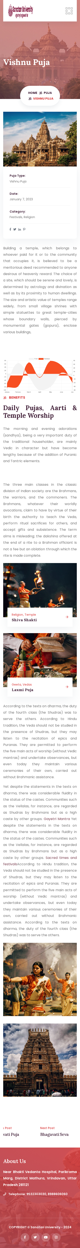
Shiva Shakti (24, 619)
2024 (67, 1227)
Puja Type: (18, 176)
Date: (14, 194)
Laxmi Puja (22, 689)
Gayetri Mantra (57, 818)
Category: (18, 211)
